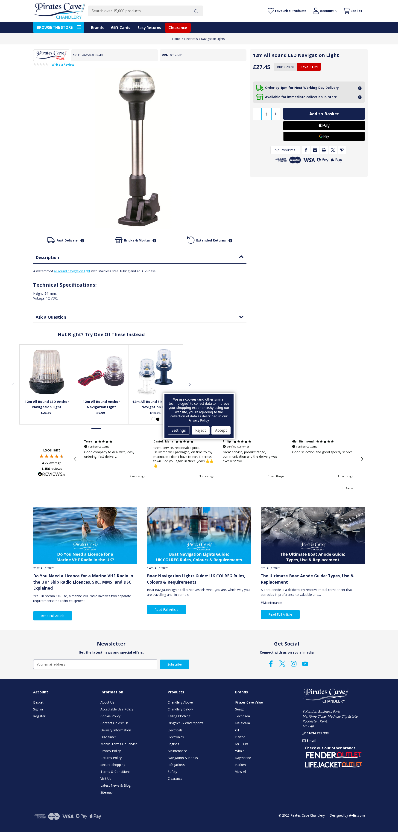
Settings (179, 430)
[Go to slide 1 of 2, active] (96, 429)
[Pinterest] (342, 150)
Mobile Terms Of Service (118, 744)
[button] (75, 459)
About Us (107, 702)
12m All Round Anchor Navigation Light (101, 404)
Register (39, 716)
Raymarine (243, 758)
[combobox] (138, 11)
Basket (38, 702)
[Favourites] (46, 384)
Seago (240, 709)
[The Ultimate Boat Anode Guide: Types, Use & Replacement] (313, 535)
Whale (239, 751)
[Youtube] (305, 663)
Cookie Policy (110, 716)
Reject (200, 430)
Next (189, 384)
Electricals (175, 730)
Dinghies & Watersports (185, 723)
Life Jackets (176, 764)
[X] (333, 150)
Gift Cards (120, 27)
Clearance (177, 27)
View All (240, 771)
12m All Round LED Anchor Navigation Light (47, 404)
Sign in (38, 709)
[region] (218, 459)
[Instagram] (293, 663)
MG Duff (241, 744)
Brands (97, 27)
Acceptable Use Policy (116, 709)
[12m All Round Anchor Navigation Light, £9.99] (101, 372)
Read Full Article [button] (52, 616)
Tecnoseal (243, 716)
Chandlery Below (180, 709)
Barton (240, 737)
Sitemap (106, 792)
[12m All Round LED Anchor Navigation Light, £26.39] (47, 372)
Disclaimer (108, 737)
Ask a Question (51, 317)
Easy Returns (149, 27)
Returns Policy (111, 758)
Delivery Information (115, 730)
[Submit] (196, 11)
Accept (221, 430)
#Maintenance (271, 602)
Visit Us (105, 778)
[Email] (315, 150)
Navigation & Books (183, 758)
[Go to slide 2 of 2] (106, 429)
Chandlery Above (180, 702)
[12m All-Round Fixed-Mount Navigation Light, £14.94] (156, 372)
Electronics (176, 737)
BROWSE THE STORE (55, 27)
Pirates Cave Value (249, 702)
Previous (13, 384)
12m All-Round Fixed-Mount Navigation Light (156, 404)
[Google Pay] (324, 136)
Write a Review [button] (63, 65)
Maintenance (177, 751)
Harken (240, 764)
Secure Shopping (112, 764)
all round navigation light (72, 271)
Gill (237, 730)
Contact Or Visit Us (114, 723)
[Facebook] (306, 150)
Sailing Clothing (179, 716)
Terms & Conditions (115, 771)
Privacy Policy (110, 751)
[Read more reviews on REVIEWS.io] (51, 474)
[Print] (324, 150)
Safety (172, 771)
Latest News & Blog (115, 785)
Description (47, 257)
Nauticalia (242, 723)
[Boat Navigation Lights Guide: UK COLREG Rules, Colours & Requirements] (199, 535)
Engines (173, 744)
